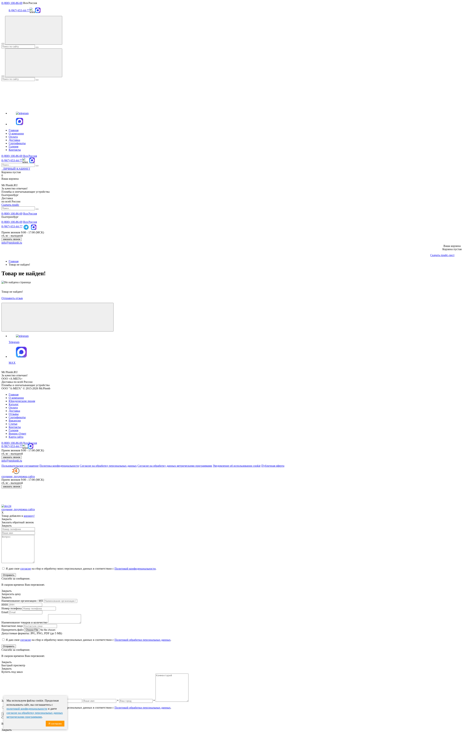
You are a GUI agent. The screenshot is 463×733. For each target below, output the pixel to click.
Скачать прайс (10, 204)
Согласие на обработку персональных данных (108, 465)
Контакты (15, 149)
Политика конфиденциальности (59, 465)
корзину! (29, 515)
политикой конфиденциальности (27, 708)
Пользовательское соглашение (20, 465)
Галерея (13, 146)
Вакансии (15, 420)
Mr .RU (9, 185)
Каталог (14, 404)
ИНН (4, 604)
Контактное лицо (12, 625)
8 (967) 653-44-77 (19, 10)
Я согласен (55, 723)
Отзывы (14, 414)
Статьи (13, 423)
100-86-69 (11, 155)
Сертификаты (17, 143)
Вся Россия (30, 155)
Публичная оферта (272, 465)
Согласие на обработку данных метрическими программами (174, 465)
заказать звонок (11, 239)
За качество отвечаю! (14, 188)
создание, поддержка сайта (18, 476)
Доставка (14, 140)
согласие (25, 568)
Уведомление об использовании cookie (237, 465)
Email (4, 612)
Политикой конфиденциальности (135, 568)
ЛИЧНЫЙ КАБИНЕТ (15, 168)
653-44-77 (11, 160)
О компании (16, 133)
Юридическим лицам (22, 401)
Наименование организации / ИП (22, 600)
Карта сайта (16, 436)
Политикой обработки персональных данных (142, 639)
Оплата (13, 136)
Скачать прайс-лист (442, 255)
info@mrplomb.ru (11, 242)
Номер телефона (11, 608)
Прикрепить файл (12, 629)
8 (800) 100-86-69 (11, 3)
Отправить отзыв (12, 298)
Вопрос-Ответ (17, 433)
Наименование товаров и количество (24, 622)
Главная (13, 130)
